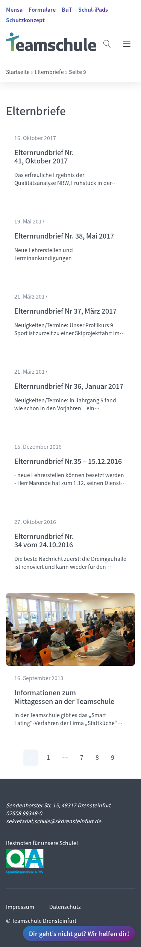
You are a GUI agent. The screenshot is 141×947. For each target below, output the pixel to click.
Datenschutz (65, 906)
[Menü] (126, 43)
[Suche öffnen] (107, 44)
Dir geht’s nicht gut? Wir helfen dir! (79, 933)
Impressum (20, 906)
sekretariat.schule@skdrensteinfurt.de (53, 821)
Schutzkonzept (25, 20)
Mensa (14, 9)
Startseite (18, 71)
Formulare (42, 9)
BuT (67, 9)
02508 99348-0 (24, 813)
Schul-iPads (93, 9)
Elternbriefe (49, 71)
